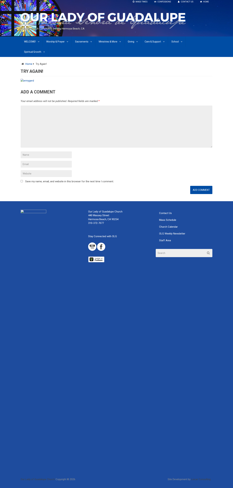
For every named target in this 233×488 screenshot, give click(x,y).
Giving (131, 41)
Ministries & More (108, 41)
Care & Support (153, 41)
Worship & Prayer (55, 41)
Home (28, 63)
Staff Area (165, 240)
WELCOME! (30, 41)
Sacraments (81, 41)
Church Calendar (168, 226)
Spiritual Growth (32, 51)
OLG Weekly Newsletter (172, 233)
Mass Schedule (167, 219)
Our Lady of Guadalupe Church (38, 479)
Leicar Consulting (201, 479)
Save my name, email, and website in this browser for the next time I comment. (69, 181)
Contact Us (165, 213)
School (175, 41)
